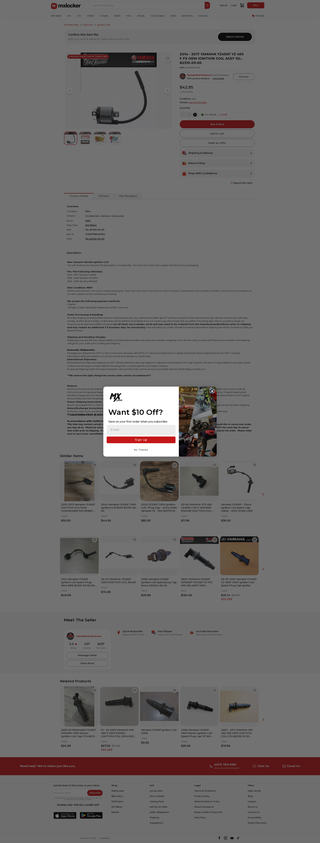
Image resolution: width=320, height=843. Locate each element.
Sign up (141, 439)
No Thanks (141, 450)
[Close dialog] (212, 391)
